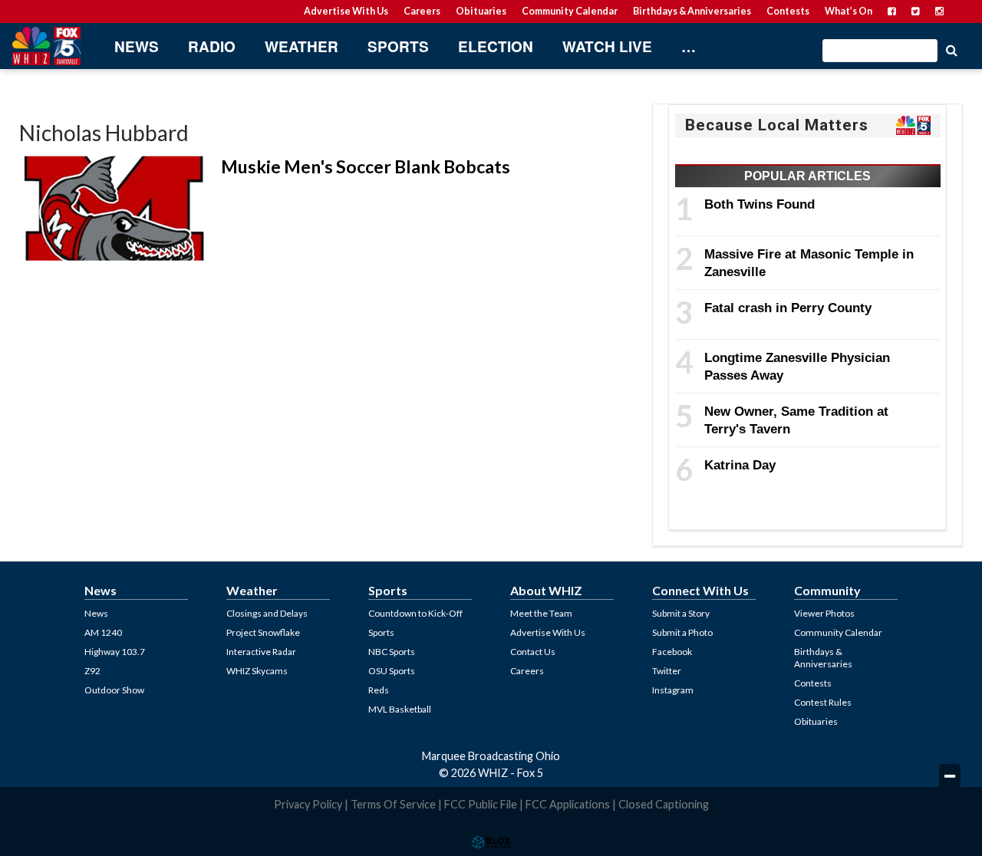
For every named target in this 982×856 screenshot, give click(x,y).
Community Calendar (570, 11)
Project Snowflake (263, 632)
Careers (422, 11)
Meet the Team (541, 613)
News (136, 46)
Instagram (673, 690)
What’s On (848, 11)
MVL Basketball (399, 709)
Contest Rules (823, 702)
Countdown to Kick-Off (415, 613)
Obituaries (481, 11)
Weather (301, 46)
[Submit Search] (951, 49)
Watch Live (607, 46)
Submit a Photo (682, 632)
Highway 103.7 (114, 651)
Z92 (92, 671)
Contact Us (532, 651)
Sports (398, 46)
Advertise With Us (346, 11)
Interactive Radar (261, 651)
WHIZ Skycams (257, 671)
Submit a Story (681, 613)
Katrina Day (740, 464)
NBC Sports (391, 651)
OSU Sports (391, 671)
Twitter (666, 671)
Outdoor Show (114, 690)
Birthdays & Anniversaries (692, 11)
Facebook (672, 651)
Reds (378, 690)
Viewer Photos (824, 613)
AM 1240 (103, 632)
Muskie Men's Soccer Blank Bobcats (365, 166)
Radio (212, 46)
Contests (787, 11)
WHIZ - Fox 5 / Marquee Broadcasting (46, 46)
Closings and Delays (267, 613)
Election (495, 46)
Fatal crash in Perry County (788, 307)
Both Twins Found (759, 204)
